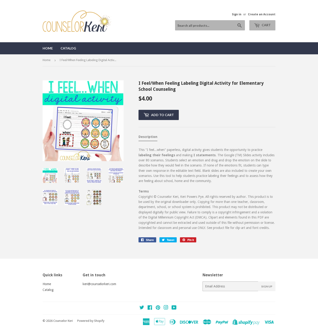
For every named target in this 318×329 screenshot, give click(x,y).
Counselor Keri (63, 320)
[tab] (148, 137)
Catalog (68, 48)
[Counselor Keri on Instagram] (166, 308)
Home (48, 48)
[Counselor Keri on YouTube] (174, 308)
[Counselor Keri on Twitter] (141, 308)
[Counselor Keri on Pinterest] (158, 308)
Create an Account (261, 14)
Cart (266, 25)
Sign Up (266, 286)
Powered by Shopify (90, 320)
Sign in (236, 14)
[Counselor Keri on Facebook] (149, 308)
